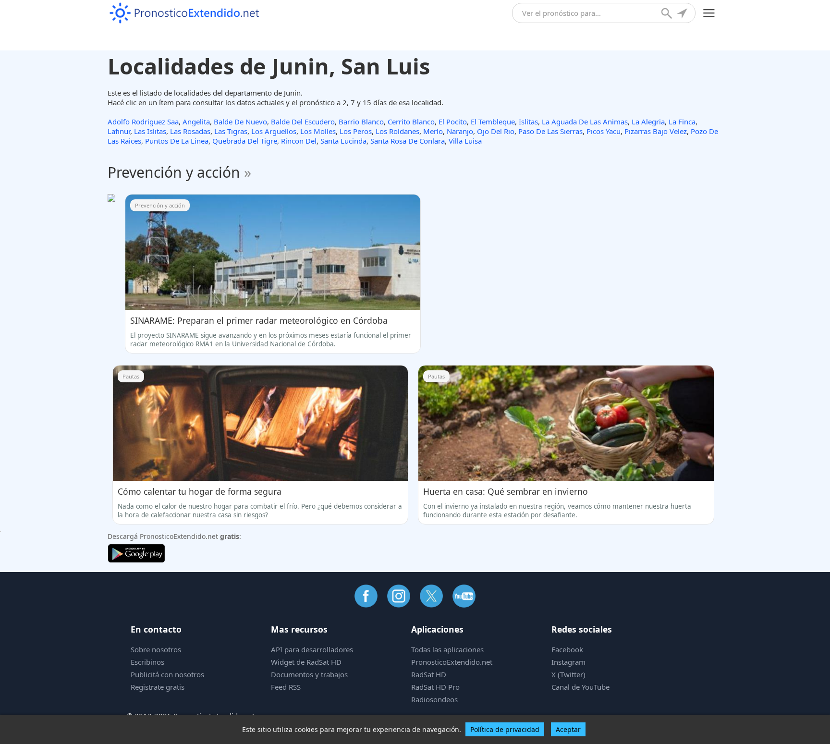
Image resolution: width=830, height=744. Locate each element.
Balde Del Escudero (303, 121)
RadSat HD (428, 674)
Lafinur (119, 131)
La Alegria (648, 121)
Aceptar (568, 729)
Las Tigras (230, 131)
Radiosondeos (434, 699)
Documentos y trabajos (309, 674)
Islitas (528, 121)
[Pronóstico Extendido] (184, 13)
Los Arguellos (273, 131)
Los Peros (356, 131)
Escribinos (147, 662)
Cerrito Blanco (411, 121)
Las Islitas (150, 131)
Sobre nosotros (156, 649)
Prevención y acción (179, 172)
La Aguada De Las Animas (585, 121)
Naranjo (460, 131)
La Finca (682, 121)
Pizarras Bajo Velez (655, 131)
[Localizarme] (683, 14)
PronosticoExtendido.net (451, 662)
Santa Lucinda (343, 141)
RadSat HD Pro (435, 687)
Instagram (568, 662)
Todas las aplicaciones (447, 649)
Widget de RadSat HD (306, 662)
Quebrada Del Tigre (244, 141)
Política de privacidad (504, 729)
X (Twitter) (568, 674)
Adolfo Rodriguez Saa (143, 121)
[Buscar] (667, 14)
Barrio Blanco (361, 121)
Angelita (196, 121)
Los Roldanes (397, 131)
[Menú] (709, 13)
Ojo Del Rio (495, 131)
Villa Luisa (465, 141)
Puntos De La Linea (176, 141)
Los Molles (318, 131)
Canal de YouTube (580, 687)
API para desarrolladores (312, 649)
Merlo (433, 131)
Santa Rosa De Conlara (407, 141)
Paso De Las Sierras (550, 131)
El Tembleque (493, 121)
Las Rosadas (190, 131)
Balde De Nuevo (240, 121)
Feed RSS (286, 687)
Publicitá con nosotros (167, 674)
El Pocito (453, 121)
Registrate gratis (157, 687)
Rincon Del (299, 141)
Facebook (567, 649)
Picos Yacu (603, 131)
